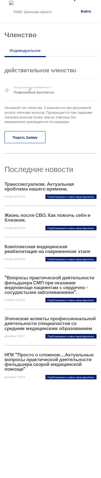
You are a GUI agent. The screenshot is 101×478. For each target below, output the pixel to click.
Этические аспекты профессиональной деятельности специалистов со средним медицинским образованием (50, 323)
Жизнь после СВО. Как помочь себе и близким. (47, 217)
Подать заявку (25, 137)
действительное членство (40, 70)
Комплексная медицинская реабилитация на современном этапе (47, 249)
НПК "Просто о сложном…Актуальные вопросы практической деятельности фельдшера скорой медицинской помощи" (48, 362)
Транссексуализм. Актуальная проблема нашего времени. (39, 186)
